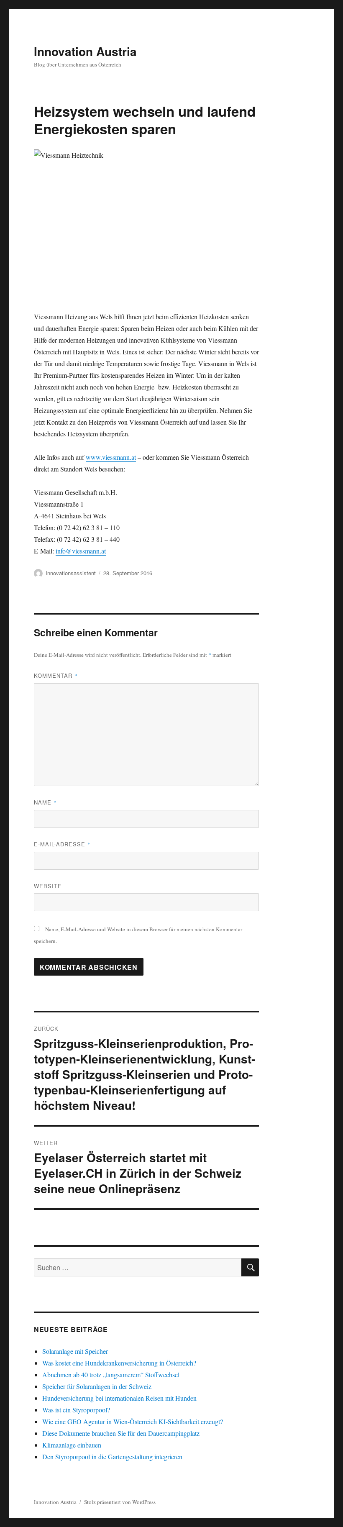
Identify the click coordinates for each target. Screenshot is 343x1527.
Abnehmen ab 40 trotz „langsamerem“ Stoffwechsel (110, 1374)
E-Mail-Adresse (62, 844)
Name (45, 802)
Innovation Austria (85, 51)
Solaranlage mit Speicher (75, 1351)
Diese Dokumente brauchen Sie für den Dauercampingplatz (121, 1433)
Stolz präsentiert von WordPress (120, 1502)
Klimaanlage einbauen (71, 1444)
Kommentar (56, 675)
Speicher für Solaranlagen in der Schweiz (96, 1386)
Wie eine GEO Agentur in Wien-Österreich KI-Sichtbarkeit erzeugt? (132, 1421)
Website (48, 886)
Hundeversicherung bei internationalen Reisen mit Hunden (119, 1398)
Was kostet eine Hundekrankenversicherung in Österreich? (119, 1362)
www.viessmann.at (111, 457)
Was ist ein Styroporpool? (76, 1409)
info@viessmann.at (81, 550)
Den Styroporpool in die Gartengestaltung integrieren (112, 1456)
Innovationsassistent (71, 573)
